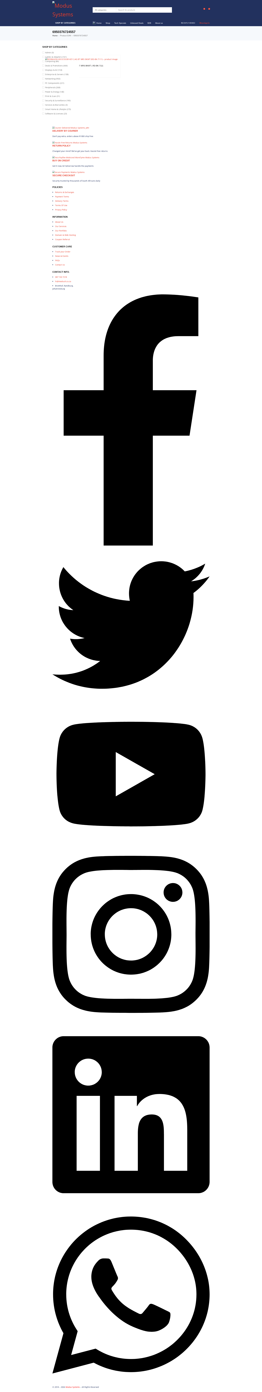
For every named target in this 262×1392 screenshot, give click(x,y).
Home (55, 35)
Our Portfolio (61, 230)
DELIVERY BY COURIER (65, 131)
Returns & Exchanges (64, 192)
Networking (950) (52, 78)
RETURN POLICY (61, 146)
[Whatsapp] (131, 1384)
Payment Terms (62, 196)
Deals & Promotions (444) (56, 65)
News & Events (61, 256)
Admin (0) (49, 52)
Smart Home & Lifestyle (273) (58, 109)
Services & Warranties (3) (56, 105)
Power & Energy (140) (54, 91)
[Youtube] (131, 843)
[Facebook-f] (131, 544)
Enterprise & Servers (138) (56, 74)
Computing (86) (52, 61)
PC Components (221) (54, 83)
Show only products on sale (53, 53)
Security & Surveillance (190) (58, 100)
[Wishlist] (203, 9)
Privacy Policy (61, 209)
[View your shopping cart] (208, 10)
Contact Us (60, 264)
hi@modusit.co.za (63, 281)
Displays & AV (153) (53, 70)
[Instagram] (131, 1023)
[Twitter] (131, 702)
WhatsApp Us (204, 23)
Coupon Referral (62, 239)
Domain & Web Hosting (65, 235)
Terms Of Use (61, 205)
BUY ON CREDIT (61, 160)
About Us (59, 222)
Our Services (60, 226)
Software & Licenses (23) (56, 113)
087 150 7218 (61, 277)
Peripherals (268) (52, 87)
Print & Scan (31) (52, 96)
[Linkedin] (131, 1203)
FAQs (57, 260)
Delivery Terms (62, 201)
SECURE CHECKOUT (63, 175)
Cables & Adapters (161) (56, 57)
